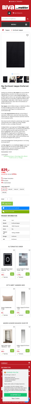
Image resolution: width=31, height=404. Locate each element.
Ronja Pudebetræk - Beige (6, 308)
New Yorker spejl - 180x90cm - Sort (6, 346)
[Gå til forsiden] (2, 30)
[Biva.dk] (15, 7)
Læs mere (6, 391)
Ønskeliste (19, 1)
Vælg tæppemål (5, 186)
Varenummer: (4, 152)
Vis (12, 274)
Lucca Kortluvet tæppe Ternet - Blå (23, 269)
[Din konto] (9, 13)
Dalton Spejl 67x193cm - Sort (23, 308)
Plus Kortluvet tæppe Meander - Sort (7, 269)
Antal (2, 199)
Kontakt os (13, 1)
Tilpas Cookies (16, 398)
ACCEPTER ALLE (15, 395)
